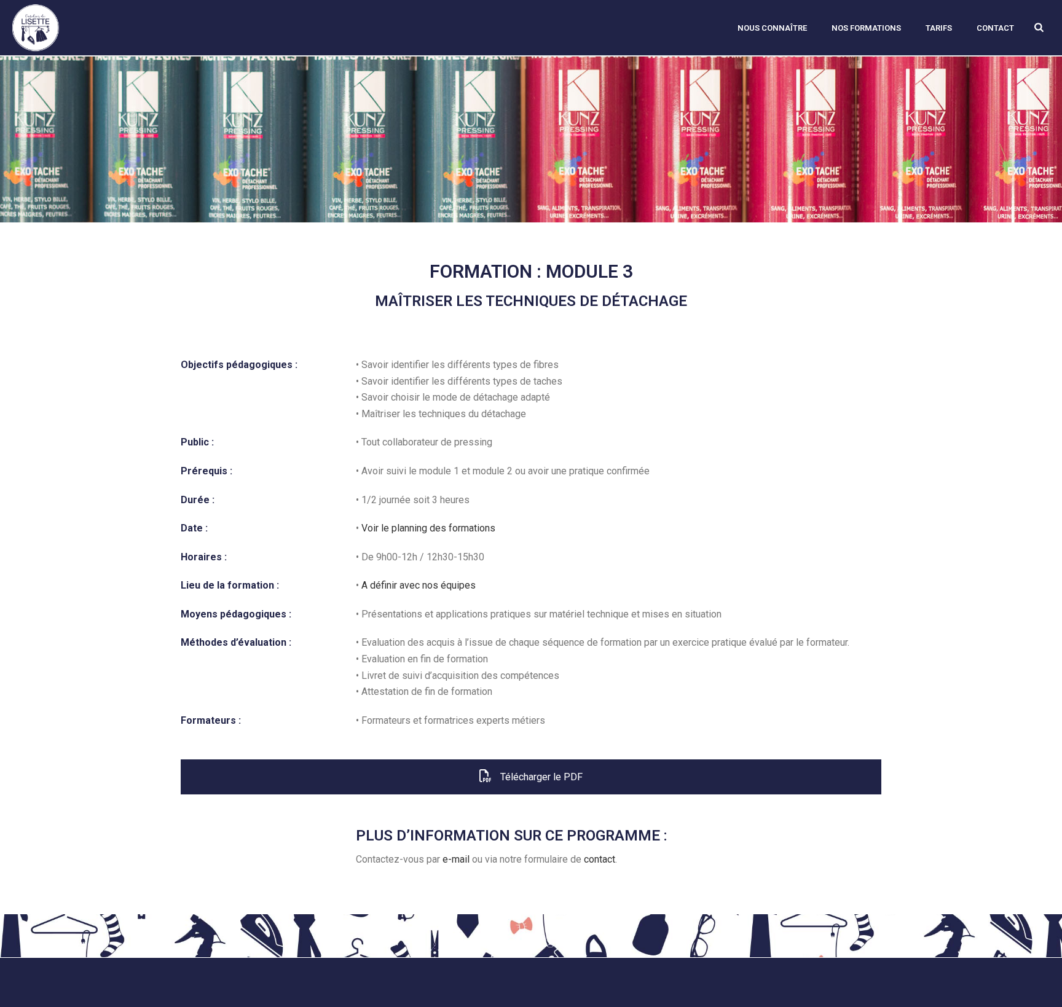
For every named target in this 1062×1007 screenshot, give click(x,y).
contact (599, 859)
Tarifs (939, 28)
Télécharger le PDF (540, 777)
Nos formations (866, 28)
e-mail (456, 859)
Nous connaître (772, 28)
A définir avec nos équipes (418, 585)
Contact (995, 28)
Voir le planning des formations (428, 528)
